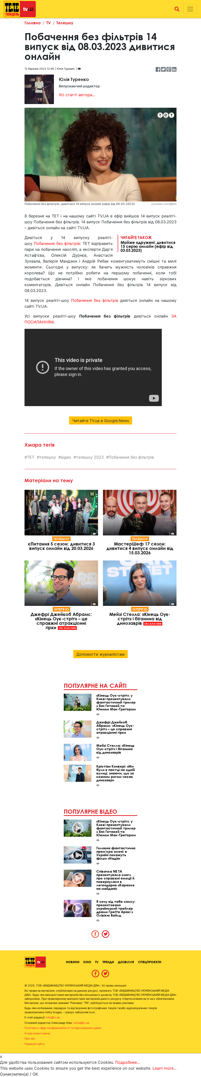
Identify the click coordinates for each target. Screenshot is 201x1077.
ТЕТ (30, 457)
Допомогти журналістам (100, 654)
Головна (33, 22)
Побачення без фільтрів (57, 243)
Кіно (87, 962)
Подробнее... (127, 1062)
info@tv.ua (53, 1017)
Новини (72, 962)
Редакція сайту (35, 1044)
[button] (177, 9)
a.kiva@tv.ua (81, 1022)
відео (66, 457)
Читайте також (148, 243)
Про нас (30, 1038)
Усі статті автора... (77, 94)
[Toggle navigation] (190, 9)
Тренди (108, 962)
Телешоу (64, 22)
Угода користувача (37, 1033)
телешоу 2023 (90, 457)
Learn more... (164, 1068)
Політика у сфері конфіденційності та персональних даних (63, 1028)
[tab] (95, 934)
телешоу (47, 457)
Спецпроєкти (149, 962)
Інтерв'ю (61, 609)
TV (48, 22)
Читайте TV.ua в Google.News (100, 420)
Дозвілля (126, 962)
